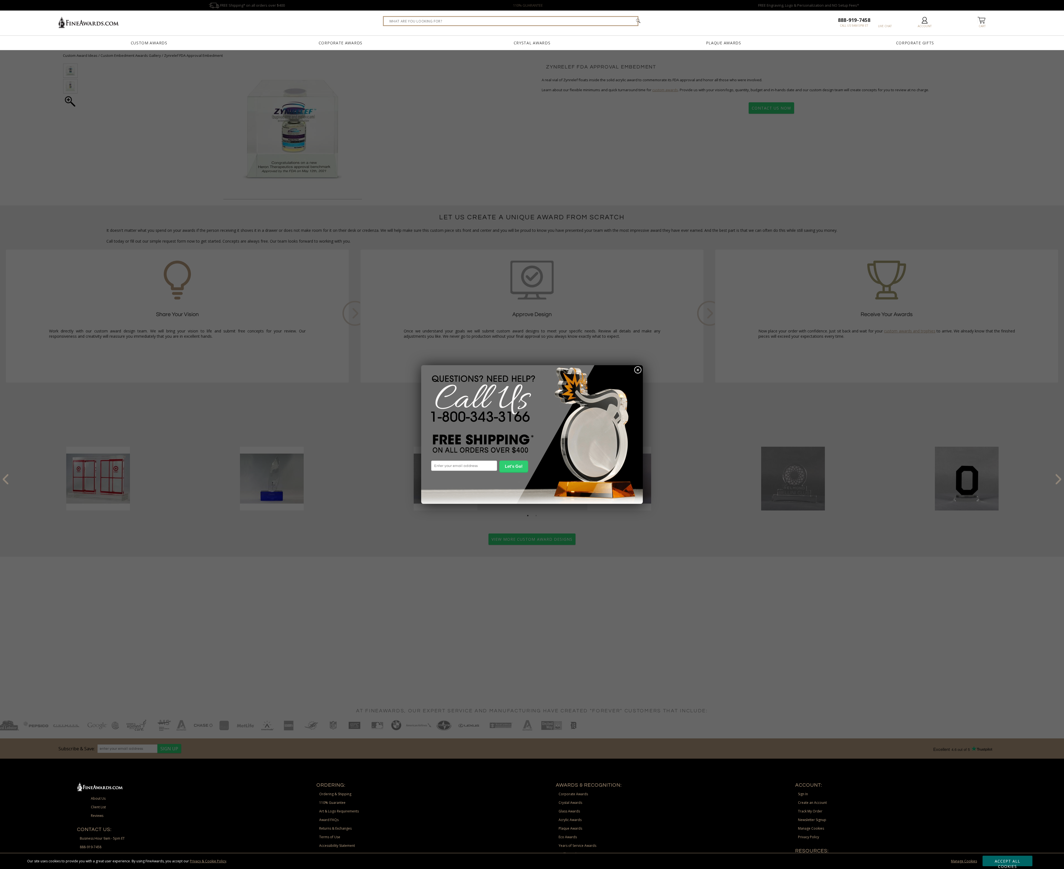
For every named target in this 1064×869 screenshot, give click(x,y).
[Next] (1058, 479)
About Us (98, 798)
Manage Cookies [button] (811, 828)
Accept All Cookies (1007, 862)
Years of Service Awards (577, 845)
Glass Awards (569, 811)
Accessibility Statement (337, 845)
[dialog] (532, 434)
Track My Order (810, 811)
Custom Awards (149, 42)
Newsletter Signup (812, 819)
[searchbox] (510, 21)
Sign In (803, 794)
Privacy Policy (808, 837)
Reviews (97, 815)
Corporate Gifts (915, 42)
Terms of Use (329, 837)
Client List (98, 807)
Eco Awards (568, 837)
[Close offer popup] (638, 370)
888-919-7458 (854, 20)
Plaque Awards (723, 42)
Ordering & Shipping (335, 794)
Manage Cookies (964, 861)
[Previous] (5, 479)
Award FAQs (329, 819)
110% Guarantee (332, 802)
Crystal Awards (532, 42)
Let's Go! (514, 466)
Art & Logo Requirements (339, 811)
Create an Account (812, 802)
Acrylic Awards (570, 819)
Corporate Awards (340, 42)
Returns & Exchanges (335, 828)
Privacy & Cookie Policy (208, 861)
